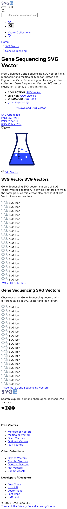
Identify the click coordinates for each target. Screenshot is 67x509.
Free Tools (14, 484)
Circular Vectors (18, 461)
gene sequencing (18, 102)
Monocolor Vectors (19, 431)
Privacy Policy (26, 506)
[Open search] (11, 25)
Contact (52, 506)
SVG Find (13, 497)
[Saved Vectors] (9, 21)
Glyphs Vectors (17, 458)
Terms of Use (9, 506)
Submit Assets (16, 471)
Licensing (41, 506)
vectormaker (15, 490)
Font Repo (14, 493)
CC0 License (28, 95)
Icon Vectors (15, 444)
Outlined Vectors (18, 441)
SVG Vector (34, 92)
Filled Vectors (16, 438)
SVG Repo (30, 98)
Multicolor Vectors (19, 434)
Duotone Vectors (18, 464)
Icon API (13, 487)
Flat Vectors (15, 467)
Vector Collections (19, 32)
